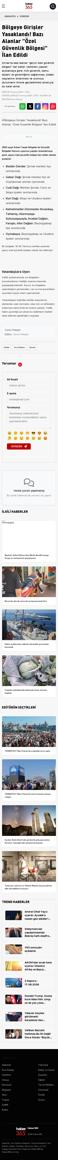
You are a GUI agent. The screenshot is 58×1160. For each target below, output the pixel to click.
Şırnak (32, 347)
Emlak (41, 1094)
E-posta (11, 393)
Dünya (5, 1079)
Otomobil (43, 1089)
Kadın (5, 1109)
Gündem (6, 1074)
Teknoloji (43, 1064)
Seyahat (42, 1074)
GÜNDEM (24, 16)
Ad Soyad (12, 379)
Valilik (6, 347)
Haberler (6, 1064)
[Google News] (10, 106)
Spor (4, 1094)
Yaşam (5, 1099)
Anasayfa (10, 16)
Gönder (17, 446)
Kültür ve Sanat (46, 1069)
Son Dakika (19, 347)
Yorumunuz (13, 407)
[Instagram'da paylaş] (45, 106)
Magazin (6, 1089)
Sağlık (5, 1104)
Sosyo (41, 1099)
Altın (20, 223)
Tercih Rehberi (46, 1084)
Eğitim (41, 1079)
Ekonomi (6, 1084)
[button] (3, 6)
